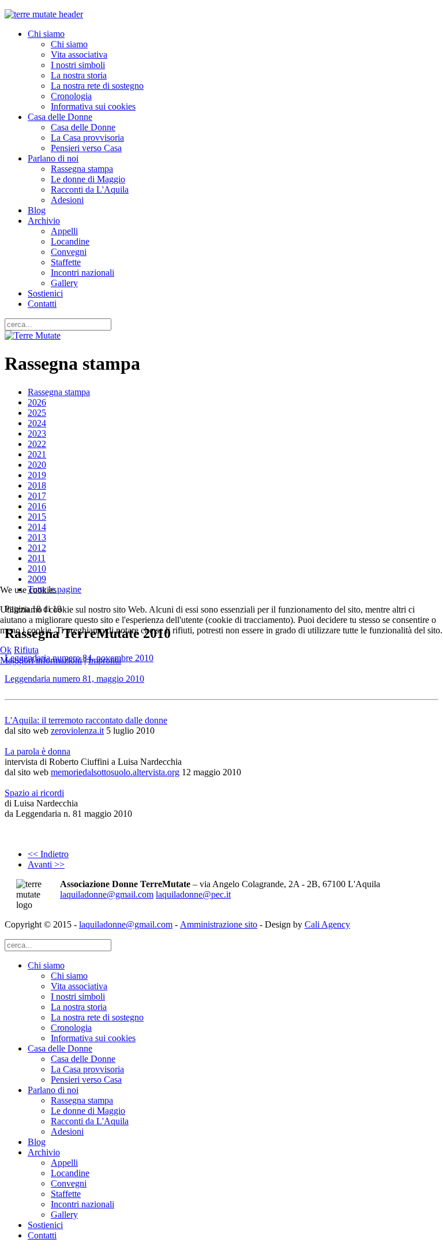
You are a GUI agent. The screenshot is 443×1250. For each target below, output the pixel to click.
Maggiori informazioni (41, 660)
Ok (6, 650)
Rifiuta (26, 650)
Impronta (104, 660)
